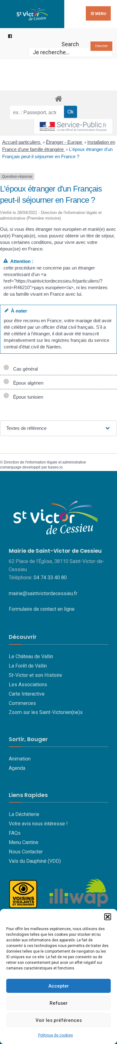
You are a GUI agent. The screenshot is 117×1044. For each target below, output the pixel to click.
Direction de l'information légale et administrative (45, 462)
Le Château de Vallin (31, 656)
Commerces (22, 703)
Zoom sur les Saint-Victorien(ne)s (46, 712)
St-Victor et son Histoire (35, 675)
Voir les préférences (59, 1020)
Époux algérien (27, 383)
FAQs (15, 833)
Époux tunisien (27, 397)
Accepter (58, 986)
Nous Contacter (26, 852)
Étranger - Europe (64, 142)
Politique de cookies (55, 1035)
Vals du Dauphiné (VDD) (35, 861)
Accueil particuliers (22, 142)
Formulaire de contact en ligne (42, 609)
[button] (108, 917)
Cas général (24, 368)
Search (70, 44)
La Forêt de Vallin (28, 666)
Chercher (101, 46)
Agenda (17, 768)
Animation (20, 759)
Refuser (59, 1003)
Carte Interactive (27, 694)
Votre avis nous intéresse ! (38, 824)
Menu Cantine (23, 842)
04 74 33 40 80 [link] (50, 577)
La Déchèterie (24, 814)
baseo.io (55, 467)
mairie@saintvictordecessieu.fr (43, 593)
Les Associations (28, 684)
